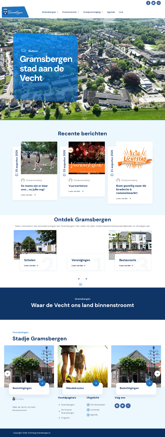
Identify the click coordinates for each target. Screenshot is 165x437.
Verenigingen (81, 260)
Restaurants (127, 260)
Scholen (29, 260)
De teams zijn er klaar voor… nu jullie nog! (34, 187)
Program (65, 417)
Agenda (94, 414)
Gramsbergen (68, 404)
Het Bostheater (97, 404)
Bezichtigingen (22, 388)
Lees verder (27, 195)
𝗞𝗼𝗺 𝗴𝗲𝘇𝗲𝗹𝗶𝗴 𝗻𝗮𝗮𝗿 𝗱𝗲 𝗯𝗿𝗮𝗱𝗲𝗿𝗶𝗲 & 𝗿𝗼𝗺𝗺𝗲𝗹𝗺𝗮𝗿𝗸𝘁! (131, 189)
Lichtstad (94, 409)
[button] (80, 284)
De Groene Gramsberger (67, 411)
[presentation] (79, 279)
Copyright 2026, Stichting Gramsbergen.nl (31, 433)
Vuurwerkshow (78, 186)
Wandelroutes (75, 388)
